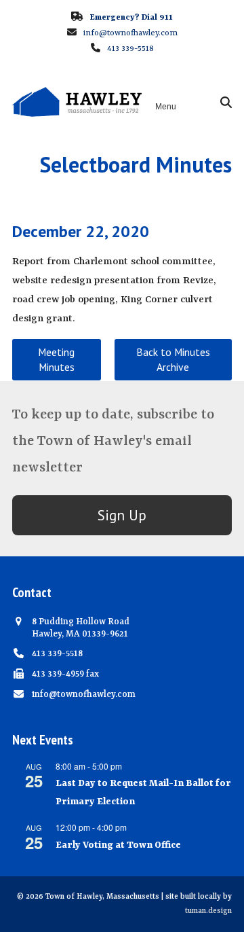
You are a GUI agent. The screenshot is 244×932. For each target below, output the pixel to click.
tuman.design (208, 911)
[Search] (226, 102)
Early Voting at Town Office (118, 845)
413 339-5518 (130, 49)
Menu (165, 106)
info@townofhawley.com (130, 33)
